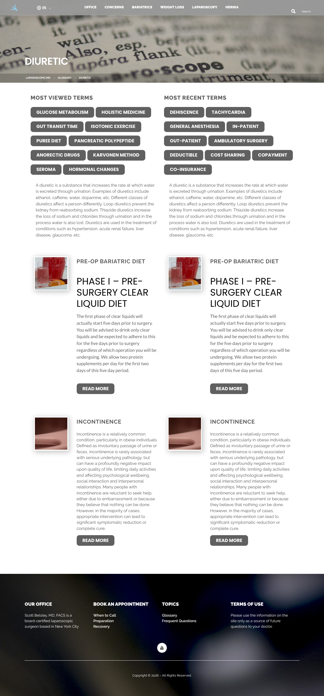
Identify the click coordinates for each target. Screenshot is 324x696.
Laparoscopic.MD (38, 77)
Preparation (103, 621)
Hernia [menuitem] (232, 7)
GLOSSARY (64, 77)
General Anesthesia (194, 126)
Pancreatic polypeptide (104, 141)
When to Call (104, 615)
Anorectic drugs (58, 155)
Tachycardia (228, 112)
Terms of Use (247, 604)
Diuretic (85, 77)
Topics (170, 604)
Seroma (46, 169)
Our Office (38, 604)
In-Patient (245, 126)
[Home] (12, 7)
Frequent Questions (179, 621)
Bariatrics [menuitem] (142, 7)
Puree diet (48, 141)
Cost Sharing (228, 155)
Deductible (183, 155)
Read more (96, 389)
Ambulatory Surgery (241, 141)
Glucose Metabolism (62, 112)
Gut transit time (57, 126)
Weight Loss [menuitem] (172, 7)
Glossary (169, 615)
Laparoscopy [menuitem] (204, 7)
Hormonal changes (94, 169)
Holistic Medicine (123, 112)
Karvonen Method (116, 155)
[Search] (291, 11)
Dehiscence (184, 112)
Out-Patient (185, 141)
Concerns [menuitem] (114, 7)
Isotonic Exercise (113, 126)
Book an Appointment (121, 604)
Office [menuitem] (90, 7)
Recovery (101, 626)
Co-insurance (188, 169)
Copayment (272, 155)
